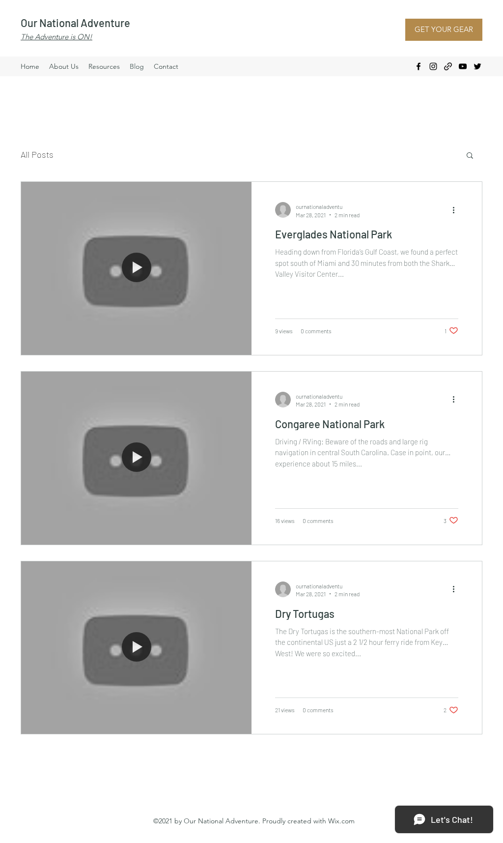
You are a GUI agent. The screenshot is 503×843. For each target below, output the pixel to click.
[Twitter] (477, 66)
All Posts (37, 154)
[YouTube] (463, 66)
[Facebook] (418, 66)
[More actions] (457, 210)
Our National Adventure (75, 22)
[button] (470, 156)
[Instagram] (433, 66)
